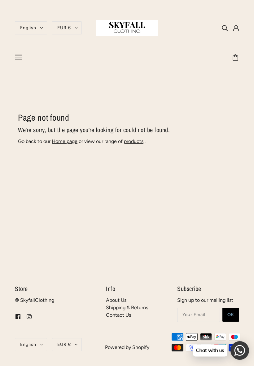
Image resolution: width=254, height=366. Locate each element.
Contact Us (118, 315)
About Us (116, 300)
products (133, 141)
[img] (224, 28)
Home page (64, 141)
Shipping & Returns (127, 307)
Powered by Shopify (127, 347)
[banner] (127, 27)
